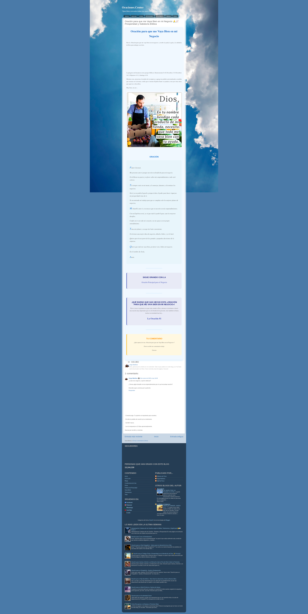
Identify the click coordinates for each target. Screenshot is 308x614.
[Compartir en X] (135, 362)
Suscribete (128, 490)
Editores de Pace (162, 476)
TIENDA (168, 16)
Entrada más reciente (133, 437)
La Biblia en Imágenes (163, 504)
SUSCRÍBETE (159, 16)
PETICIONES (149, 16)
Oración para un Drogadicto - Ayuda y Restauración (146, 570)
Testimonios (128, 492)
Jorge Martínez (133, 378)
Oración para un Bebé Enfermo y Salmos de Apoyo (145, 587)
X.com (128, 512)
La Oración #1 (154, 318)
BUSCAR (134, 16)
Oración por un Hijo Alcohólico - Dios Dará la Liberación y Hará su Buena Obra (153, 579)
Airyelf (151, 520)
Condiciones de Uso (130, 483)
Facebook (129, 502)
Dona (126, 485)
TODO (175, 16)
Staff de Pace (160, 481)
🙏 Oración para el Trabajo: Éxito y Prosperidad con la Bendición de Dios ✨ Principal (155, 553)
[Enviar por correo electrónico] (132, 362)
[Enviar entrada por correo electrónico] (128, 361)
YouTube (129, 510)
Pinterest (129, 505)
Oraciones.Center (133, 7)
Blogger (168, 520)
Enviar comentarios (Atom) (140, 440)
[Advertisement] (154, 59)
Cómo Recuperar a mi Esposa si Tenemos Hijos (145, 604)
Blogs (126, 481)
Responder (132, 390)
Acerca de (127, 478)
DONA (141, 16)
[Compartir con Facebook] (136, 362)
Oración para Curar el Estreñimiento (141, 536)
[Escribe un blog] (133, 362)
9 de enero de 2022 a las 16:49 (149, 378)
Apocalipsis (160, 489)
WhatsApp (129, 507)
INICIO (127, 16)
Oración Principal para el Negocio (154, 282)
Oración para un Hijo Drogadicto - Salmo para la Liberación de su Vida (151, 545)
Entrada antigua (176, 437)
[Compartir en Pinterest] (138, 362)
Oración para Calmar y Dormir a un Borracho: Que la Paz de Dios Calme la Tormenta (155, 562)
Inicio (156, 437)
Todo (126, 494)
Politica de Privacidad (131, 487)
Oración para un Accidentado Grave (141, 595)
